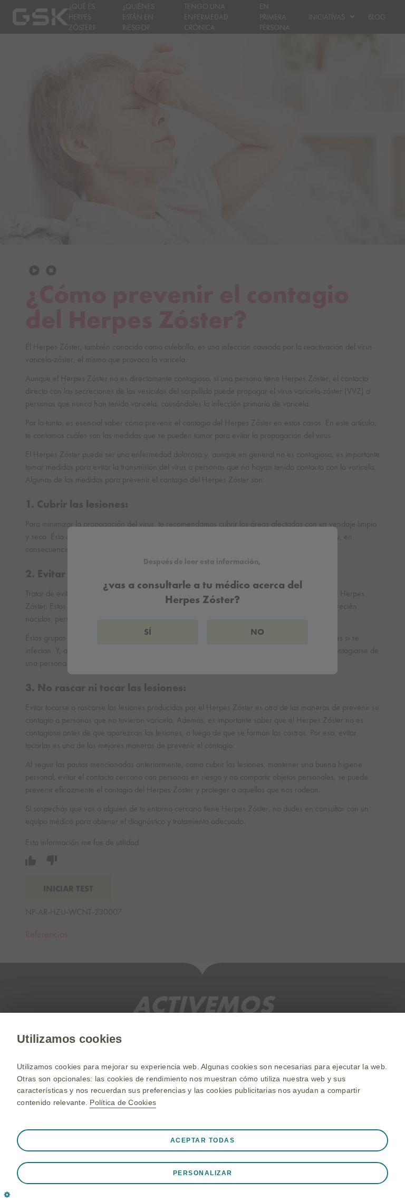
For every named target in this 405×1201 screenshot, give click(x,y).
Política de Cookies (123, 1102)
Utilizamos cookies (69, 1038)
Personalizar (203, 1173)
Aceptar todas (202, 1140)
